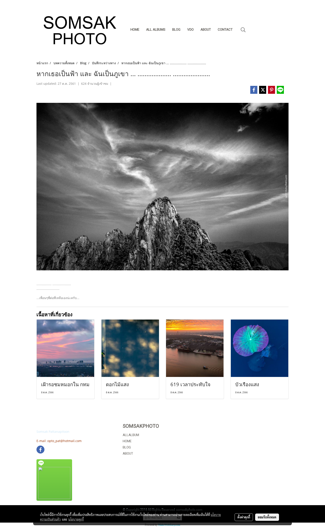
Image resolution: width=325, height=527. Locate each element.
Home (134, 30)
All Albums (155, 30)
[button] (243, 30)
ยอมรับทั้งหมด (267, 517)
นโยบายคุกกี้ (76, 519)
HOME (127, 441)
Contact (225, 30)
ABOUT (128, 453)
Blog (176, 30)
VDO (190, 30)
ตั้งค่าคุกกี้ (243, 517)
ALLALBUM (131, 435)
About (206, 30)
